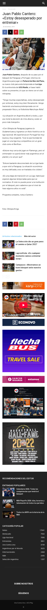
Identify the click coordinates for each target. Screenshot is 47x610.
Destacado (11, 9)
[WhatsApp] (21, 32)
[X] (10, 32)
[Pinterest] (15, 32)
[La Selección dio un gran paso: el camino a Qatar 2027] (8, 244)
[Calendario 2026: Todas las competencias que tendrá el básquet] (8, 492)
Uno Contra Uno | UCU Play (23, 603)
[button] (4, 3)
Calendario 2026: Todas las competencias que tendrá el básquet (27, 491)
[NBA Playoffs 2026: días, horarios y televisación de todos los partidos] (8, 503)
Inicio (4, 9)
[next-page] (7, 276)
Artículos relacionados (12, 236)
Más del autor (30, 236)
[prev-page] (3, 276)
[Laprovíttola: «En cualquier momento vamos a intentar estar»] (8, 256)
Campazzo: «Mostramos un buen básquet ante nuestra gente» (28, 268)
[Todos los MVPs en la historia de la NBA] (8, 514)
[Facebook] (4, 32)
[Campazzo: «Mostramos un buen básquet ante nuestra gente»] (8, 267)
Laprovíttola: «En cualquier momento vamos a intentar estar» (28, 256)
